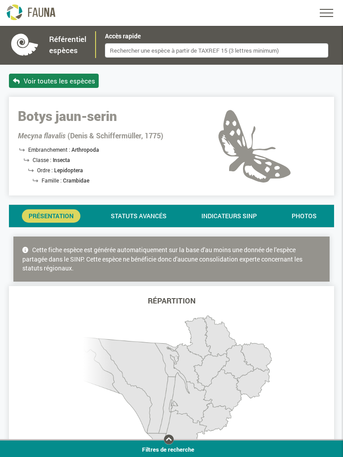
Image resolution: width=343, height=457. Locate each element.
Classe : (43, 159)
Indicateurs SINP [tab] (229, 216)
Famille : (52, 180)
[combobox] (216, 50)
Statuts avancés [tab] (139, 216)
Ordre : (45, 170)
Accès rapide (123, 36)
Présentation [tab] (51, 216)
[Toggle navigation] (326, 13)
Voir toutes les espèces (58, 80)
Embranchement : (49, 149)
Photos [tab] (304, 216)
